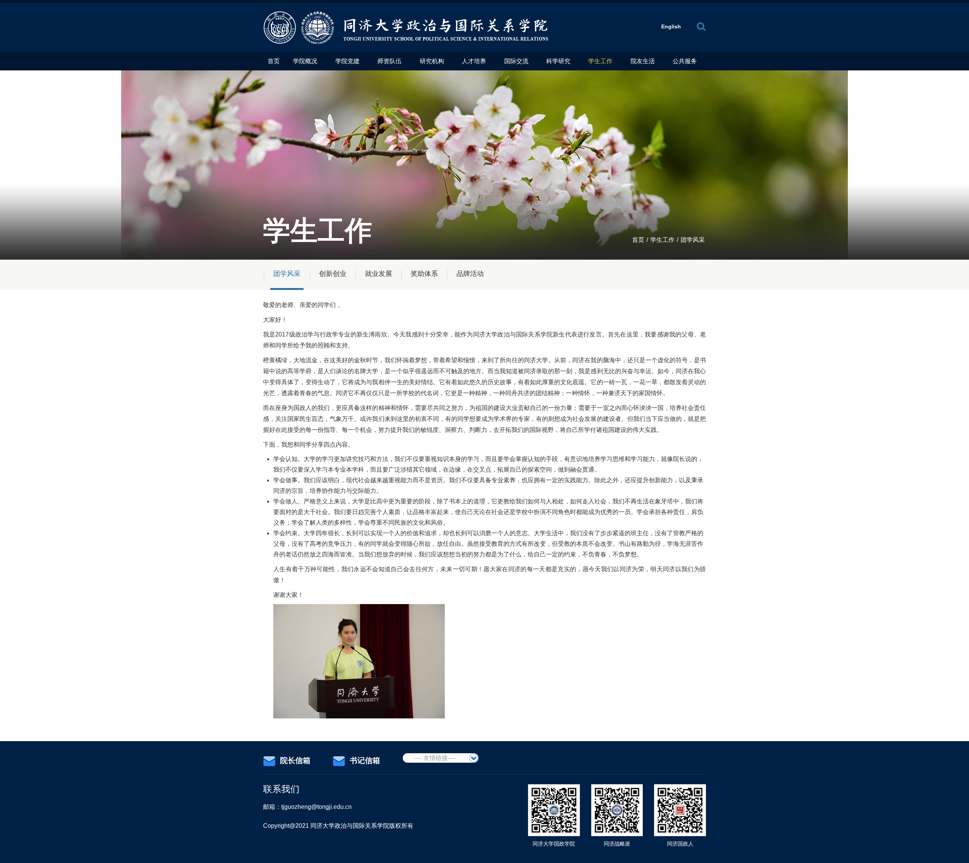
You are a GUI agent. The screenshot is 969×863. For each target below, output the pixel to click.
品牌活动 (470, 273)
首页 (274, 61)
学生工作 (600, 61)
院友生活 (643, 61)
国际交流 (516, 61)
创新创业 (332, 273)
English (671, 26)
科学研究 (558, 61)
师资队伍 (389, 61)
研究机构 (432, 61)
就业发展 (378, 273)
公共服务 (685, 61)
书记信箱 (365, 760)
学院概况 (305, 61)
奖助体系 (424, 273)
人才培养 (474, 61)
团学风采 (693, 240)
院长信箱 (295, 760)
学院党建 (347, 61)
